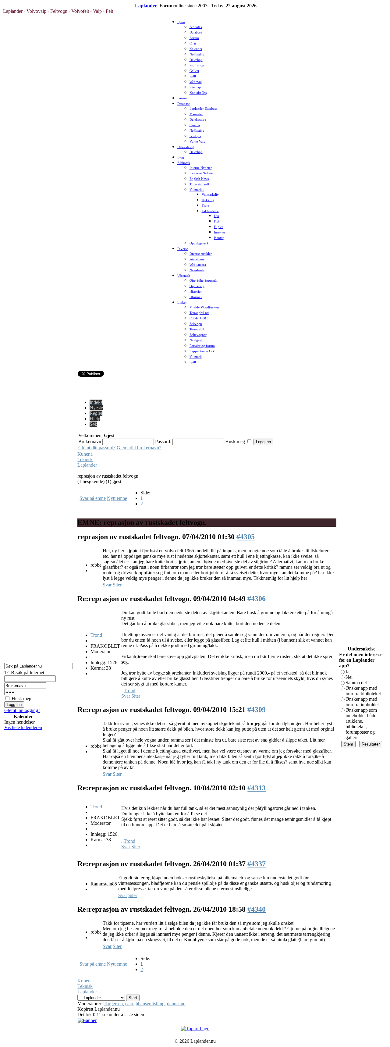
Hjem (181, 22)
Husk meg (21, 698)
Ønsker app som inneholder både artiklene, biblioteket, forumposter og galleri (361, 723)
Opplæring (197, 286)
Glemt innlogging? (22, 710)
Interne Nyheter (201, 167)
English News (199, 178)
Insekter (219, 232)
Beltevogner (198, 335)
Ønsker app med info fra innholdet (362, 701)
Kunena (85, 454)
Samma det (356, 682)
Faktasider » (210, 211)
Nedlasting (197, 54)
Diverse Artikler (201, 253)
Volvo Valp (197, 141)
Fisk (217, 221)
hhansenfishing (150, 1003)
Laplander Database (203, 108)
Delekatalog (198, 119)
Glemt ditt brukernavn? (139, 447)
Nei (349, 677)
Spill (193, 76)
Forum (194, 38)
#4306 (256, 599)
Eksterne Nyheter (202, 173)
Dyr (216, 216)
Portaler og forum (202, 345)
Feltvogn (196, 324)
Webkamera (198, 264)
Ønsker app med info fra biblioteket (363, 691)
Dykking (208, 200)
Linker (182, 302)
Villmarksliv (210, 194)
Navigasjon (197, 340)
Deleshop (196, 60)
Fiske (205, 205)
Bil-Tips (195, 136)
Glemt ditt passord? (96, 447)
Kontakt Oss (198, 92)
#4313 (256, 788)
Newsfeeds (197, 270)
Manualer (196, 114)
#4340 (256, 909)
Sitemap (195, 87)
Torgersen (113, 1003)
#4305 (245, 537)
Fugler (218, 227)
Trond (96, 635)
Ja (347, 671)
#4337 (256, 864)
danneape (176, 1003)
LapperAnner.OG (202, 351)
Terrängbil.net (199, 313)
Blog (180, 157)
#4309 (256, 710)
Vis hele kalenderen (23, 727)
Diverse (182, 249)
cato (129, 1003)
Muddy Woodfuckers (204, 307)
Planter (219, 238)
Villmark (196, 356)
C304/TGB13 (199, 318)
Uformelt (183, 275)
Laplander (146, 5)
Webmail (196, 82)
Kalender (196, 49)
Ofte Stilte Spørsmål (204, 280)
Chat (193, 43)
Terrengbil (197, 329)
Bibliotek (196, 27)
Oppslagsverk (199, 243)
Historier (196, 291)
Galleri (194, 71)
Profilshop (197, 65)
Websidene (197, 259)
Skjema (195, 125)
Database (196, 32)
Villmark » (197, 189)
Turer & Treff (199, 184)
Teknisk (85, 459)
